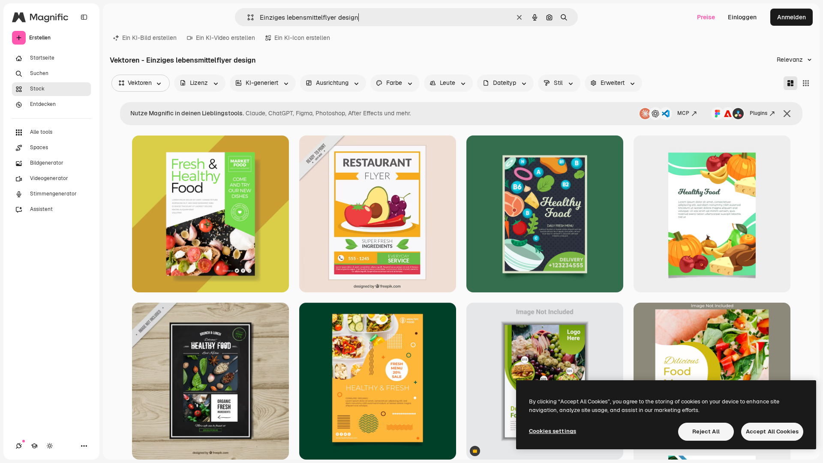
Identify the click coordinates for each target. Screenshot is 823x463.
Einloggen (742, 17)
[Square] (806, 83)
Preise (706, 17)
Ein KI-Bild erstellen (149, 38)
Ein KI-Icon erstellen (302, 38)
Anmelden (791, 17)
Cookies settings (552, 431)
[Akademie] (34, 446)
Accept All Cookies (772, 431)
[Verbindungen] (19, 446)
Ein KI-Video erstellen (225, 38)
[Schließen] (787, 113)
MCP (683, 113)
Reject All (706, 431)
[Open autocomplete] (247, 17)
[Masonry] (790, 83)
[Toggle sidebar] (84, 17)
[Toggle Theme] (50, 446)
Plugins (758, 113)
